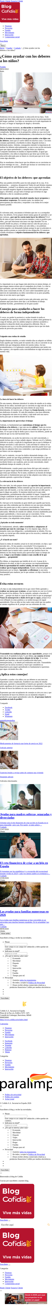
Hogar (15, 971)
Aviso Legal (9, 1099)
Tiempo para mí (19, 975)
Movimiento (9, 32)
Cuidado (17, 48)
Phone (7, 942)
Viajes (15, 966)
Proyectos (8, 28)
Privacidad (9, 978)
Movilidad (16, 961)
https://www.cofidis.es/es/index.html (14, 1020)
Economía (16, 958)
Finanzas (8, 26)
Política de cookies (12, 1097)
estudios (12, 720)
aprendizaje (4, 720)
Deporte (16, 963)
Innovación (9, 35)
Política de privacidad (13, 1095)
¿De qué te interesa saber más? (16, 956)
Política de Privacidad (36, 983)
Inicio (2, 48)
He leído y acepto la (29, 983)
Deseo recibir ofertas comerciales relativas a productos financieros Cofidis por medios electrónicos (30, 986)
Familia (8, 30)
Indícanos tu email (12, 951)
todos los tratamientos (28, 980)
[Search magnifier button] (48, 45)
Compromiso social (12, 37)
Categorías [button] (4, 1024)
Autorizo (24, 980)
